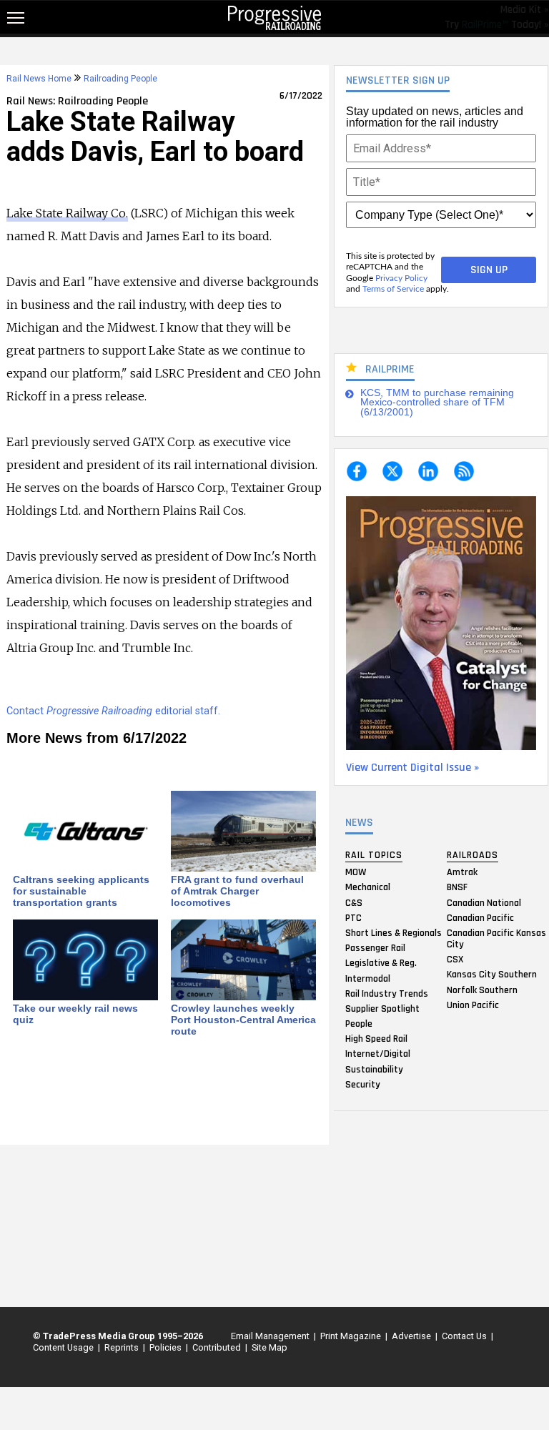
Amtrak (462, 872)
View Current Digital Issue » (412, 767)
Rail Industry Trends (386, 993)
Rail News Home (38, 79)
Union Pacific (473, 1004)
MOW (355, 872)
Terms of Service (393, 289)
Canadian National (484, 902)
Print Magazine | (351, 1336)
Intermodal (367, 978)
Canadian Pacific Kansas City (496, 938)
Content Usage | (64, 1347)
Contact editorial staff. (113, 711)
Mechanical (367, 887)
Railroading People (120, 79)
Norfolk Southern (482, 989)
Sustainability (374, 1068)
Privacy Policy (401, 278)
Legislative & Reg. (381, 963)
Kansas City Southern (492, 974)
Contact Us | (465, 1336)
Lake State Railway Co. (67, 213)
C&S (353, 902)
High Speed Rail (376, 1038)
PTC (353, 917)
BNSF (457, 887)
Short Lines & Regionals (393, 932)
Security (362, 1084)
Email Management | (271, 1336)
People (358, 1023)
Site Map (269, 1347)
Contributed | (217, 1347)
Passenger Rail (375, 948)
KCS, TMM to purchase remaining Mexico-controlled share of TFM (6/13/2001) (437, 403)
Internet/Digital (377, 1053)
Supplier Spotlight (382, 1008)
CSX (455, 959)
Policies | (166, 1347)
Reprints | (122, 1347)
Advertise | (412, 1336)
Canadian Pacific (480, 917)
